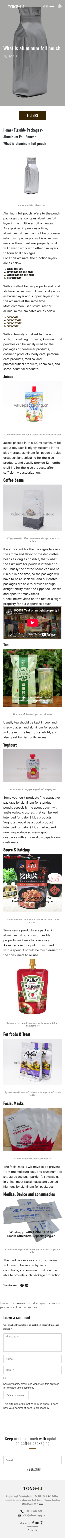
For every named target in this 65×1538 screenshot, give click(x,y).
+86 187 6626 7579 (34, 1511)
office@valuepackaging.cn (34, 1515)
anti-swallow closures (18, 812)
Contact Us (32, 1530)
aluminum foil (46, 218)
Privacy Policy (32, 1526)
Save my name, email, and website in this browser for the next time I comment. (31, 1386)
